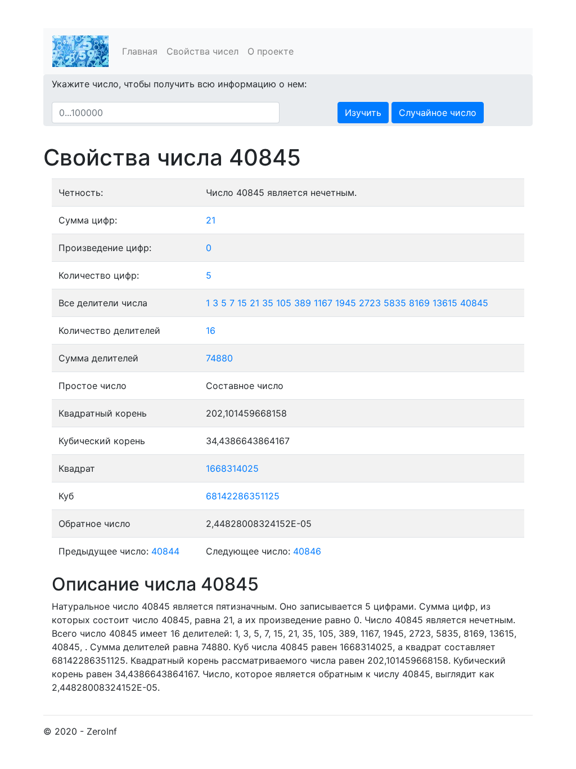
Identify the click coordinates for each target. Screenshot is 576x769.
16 (210, 330)
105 (283, 303)
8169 (419, 303)
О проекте (271, 51)
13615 (445, 303)
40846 (307, 551)
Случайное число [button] (437, 112)
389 (302, 303)
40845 (474, 303)
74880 (219, 358)
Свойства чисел (202, 51)
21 (210, 220)
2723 (370, 303)
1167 (323, 303)
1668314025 (232, 468)
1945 (345, 303)
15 (242, 303)
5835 (395, 303)
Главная (140, 51)
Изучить (363, 112)
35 (267, 303)
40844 (165, 551)
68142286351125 (243, 496)
